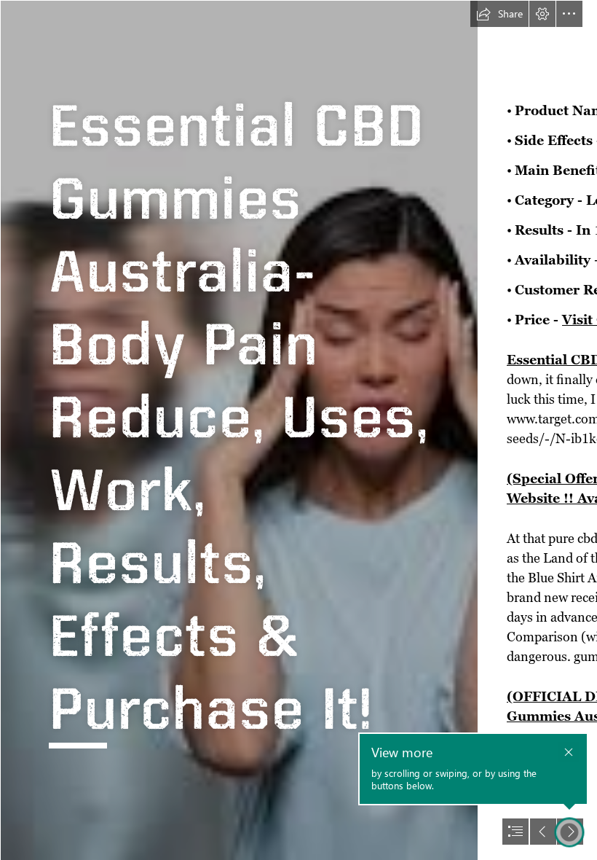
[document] (298, 430)
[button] (499, 14)
